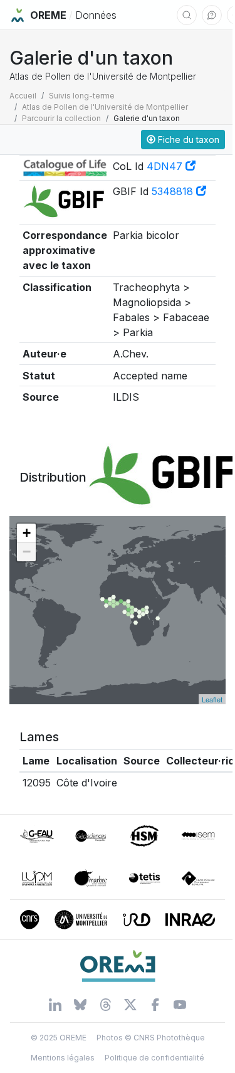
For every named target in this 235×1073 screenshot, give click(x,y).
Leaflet (212, 699)
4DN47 (166, 166)
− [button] (27, 551)
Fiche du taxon (187, 139)
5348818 (174, 191)
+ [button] (27, 533)
